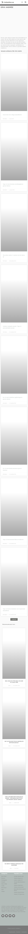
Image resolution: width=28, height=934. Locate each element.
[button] (22, 2)
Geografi (3, 882)
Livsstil (2, 885)
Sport (2, 889)
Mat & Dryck (3, 887)
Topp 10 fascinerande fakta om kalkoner (13, 539)
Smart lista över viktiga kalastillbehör (12, 114)
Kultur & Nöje (4, 883)
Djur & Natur (4, 876)
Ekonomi (3, 878)
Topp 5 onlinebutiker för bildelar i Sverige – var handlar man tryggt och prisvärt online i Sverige (14, 798)
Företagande (4, 880)
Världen (3, 891)
